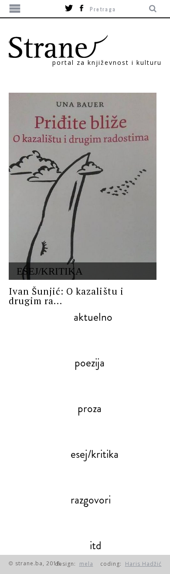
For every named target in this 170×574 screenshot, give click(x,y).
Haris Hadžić (143, 563)
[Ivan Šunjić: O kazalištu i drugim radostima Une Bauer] (82, 186)
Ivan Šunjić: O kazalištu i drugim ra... (66, 296)
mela (86, 563)
